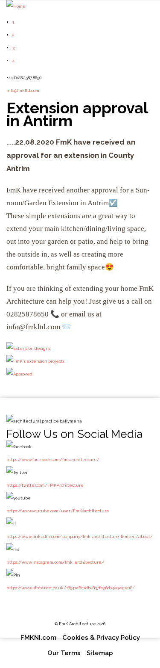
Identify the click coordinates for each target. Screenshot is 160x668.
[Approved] (19, 374)
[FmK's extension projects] (35, 361)
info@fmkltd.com (22, 90)
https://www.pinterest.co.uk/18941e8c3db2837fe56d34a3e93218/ (70, 587)
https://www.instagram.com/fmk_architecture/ (55, 562)
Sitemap (100, 653)
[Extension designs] (28, 348)
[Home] (16, 6)
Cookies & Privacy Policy (101, 637)
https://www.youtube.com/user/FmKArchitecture (57, 510)
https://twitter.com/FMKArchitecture (45, 485)
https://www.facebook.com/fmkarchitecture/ (52, 459)
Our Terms (64, 653)
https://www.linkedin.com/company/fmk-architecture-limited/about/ (79, 536)
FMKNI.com (38, 637)
